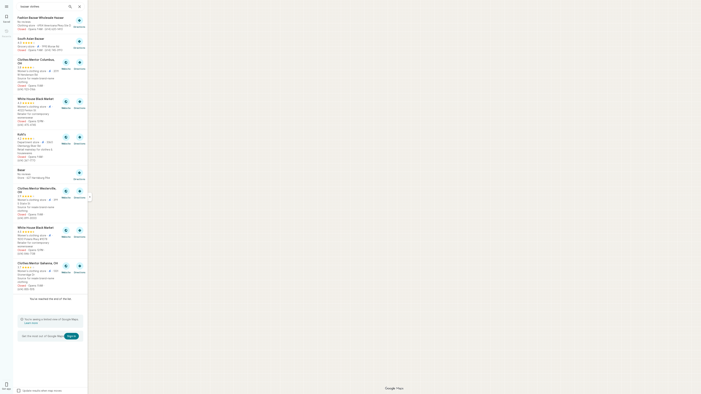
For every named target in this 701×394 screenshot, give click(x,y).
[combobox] (43, 6)
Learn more (31, 323)
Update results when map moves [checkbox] (39, 391)
